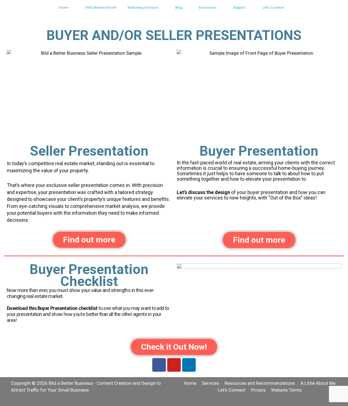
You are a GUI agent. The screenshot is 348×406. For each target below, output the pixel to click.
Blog (178, 8)
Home (64, 8)
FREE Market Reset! (100, 8)
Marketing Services (143, 8)
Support (239, 8)
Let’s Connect (273, 8)
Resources (207, 8)
